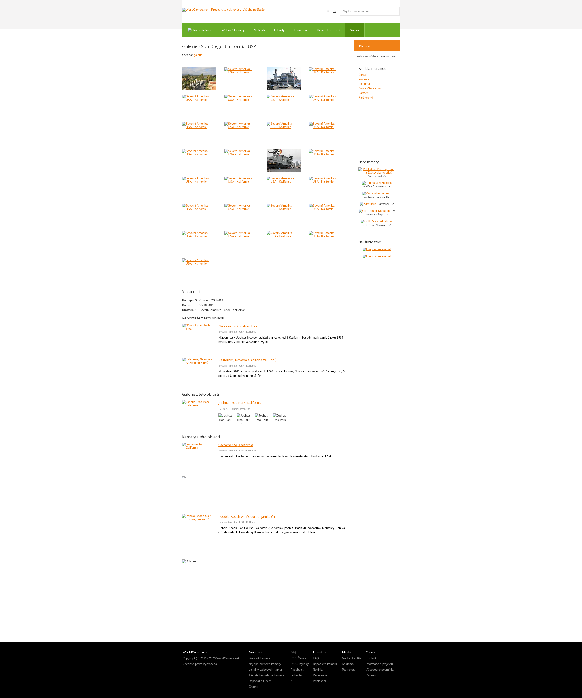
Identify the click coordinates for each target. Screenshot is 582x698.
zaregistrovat (387, 56)
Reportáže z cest (328, 30)
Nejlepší (259, 30)
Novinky (363, 79)
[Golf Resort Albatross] (377, 221)
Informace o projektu (379, 664)
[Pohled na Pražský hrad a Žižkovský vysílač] (376, 172)
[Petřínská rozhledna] (377, 183)
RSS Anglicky (300, 664)
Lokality (279, 30)
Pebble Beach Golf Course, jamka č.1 (247, 516)
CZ (327, 11)
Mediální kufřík (351, 658)
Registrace (320, 675)
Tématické (301, 30)
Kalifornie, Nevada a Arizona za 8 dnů (247, 360)
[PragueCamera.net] (377, 249)
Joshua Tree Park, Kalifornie (240, 402)
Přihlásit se (366, 46)
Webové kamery (233, 30)
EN (334, 11)
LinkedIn (296, 675)
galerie (198, 55)
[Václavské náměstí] (376, 193)
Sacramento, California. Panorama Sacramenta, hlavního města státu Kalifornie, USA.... (276, 456)
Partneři (363, 93)
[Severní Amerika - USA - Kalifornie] (199, 78)
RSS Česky (298, 658)
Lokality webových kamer (265, 669)
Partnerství (365, 97)
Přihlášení (319, 681)
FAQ (316, 658)
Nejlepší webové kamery (265, 664)
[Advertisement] (264, 492)
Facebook (297, 669)
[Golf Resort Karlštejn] (374, 210)
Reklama (364, 84)
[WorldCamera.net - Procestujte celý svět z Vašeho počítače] (223, 10)
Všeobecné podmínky (380, 669)
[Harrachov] (368, 203)
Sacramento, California (235, 445)
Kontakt (363, 74)
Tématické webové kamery (266, 675)
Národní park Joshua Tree (238, 326)
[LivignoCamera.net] (377, 256)
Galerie (355, 30)
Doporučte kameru (370, 88)
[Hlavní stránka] (199, 30)
